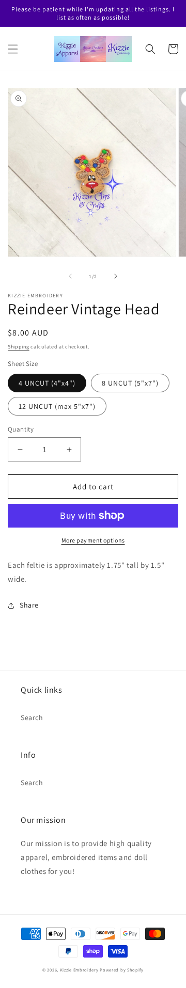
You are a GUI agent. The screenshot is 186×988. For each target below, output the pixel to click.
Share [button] (29, 605)
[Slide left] (70, 276)
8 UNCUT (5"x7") (130, 383)
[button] (13, 49)
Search (32, 717)
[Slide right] (115, 276)
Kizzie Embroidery (79, 970)
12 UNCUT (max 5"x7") (57, 406)
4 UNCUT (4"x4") (47, 383)
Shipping (18, 346)
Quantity (21, 429)
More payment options (93, 540)
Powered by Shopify (122, 970)
